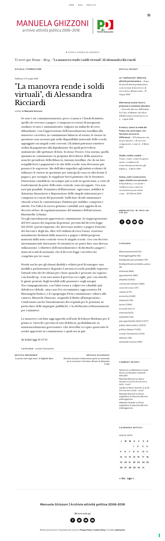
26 (121, 467)
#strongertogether (128, 256)
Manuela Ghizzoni (33, 111)
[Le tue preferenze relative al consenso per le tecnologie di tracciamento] (159, 535)
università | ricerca (127, 342)
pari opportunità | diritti (130, 321)
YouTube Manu (85, 522)
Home (71, 5)
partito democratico (128, 325)
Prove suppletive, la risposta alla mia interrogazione (133, 397)
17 (143, 457)
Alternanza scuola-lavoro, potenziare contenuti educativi (134, 373)
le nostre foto (125, 309)
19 (121, 462)
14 (130, 457)
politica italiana (126, 329)
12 (121, 457)
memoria (123, 313)
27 (125, 467)
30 (138, 467)
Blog (80, 5)
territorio (123, 338)
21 (130, 462)
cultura (122, 292)
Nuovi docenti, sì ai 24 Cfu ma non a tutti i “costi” (133, 382)
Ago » (130, 478)
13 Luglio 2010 (31, 79)
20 (125, 462)
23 (138, 462)
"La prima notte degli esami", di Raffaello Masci (34, 357)
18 (147, 457)
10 (143, 451)
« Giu (122, 478)
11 (147, 451)
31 (143, 467)
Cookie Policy (99, 530)
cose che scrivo (126, 288)
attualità (123, 279)
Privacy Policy (86, 530)
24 (143, 462)
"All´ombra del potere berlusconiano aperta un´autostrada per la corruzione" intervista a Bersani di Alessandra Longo (86, 359)
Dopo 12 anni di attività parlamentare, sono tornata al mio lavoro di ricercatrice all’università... (134, 84)
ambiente (123, 271)
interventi (123, 300)
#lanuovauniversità (128, 251)
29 (134, 467)
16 (138, 457)
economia (124, 296)
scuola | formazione (28, 69)
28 (130, 467)
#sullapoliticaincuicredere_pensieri (135, 264)
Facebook (72, 522)
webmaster (120, 530)
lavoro (122, 304)
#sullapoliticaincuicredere (131, 260)
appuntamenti (125, 275)
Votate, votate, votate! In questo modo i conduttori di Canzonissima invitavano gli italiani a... (134, 162)
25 (147, 462)
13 (125, 457)
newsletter (124, 317)
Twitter (79, 522)
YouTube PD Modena (92, 522)
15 (134, 457)
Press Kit (91, 5)
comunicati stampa (128, 284)
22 (134, 462)
